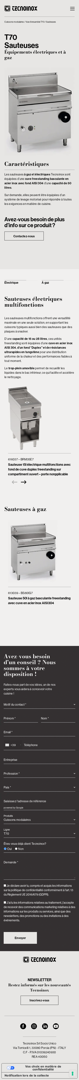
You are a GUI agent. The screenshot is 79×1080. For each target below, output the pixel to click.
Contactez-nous (24, 236)
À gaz (45, 282)
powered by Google (13, 807)
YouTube (56, 1026)
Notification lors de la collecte (27, 1075)
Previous (13, 482)
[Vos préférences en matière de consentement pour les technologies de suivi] (72, 1073)
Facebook (23, 1026)
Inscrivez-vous (39, 1000)
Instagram (34, 1026)
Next (24, 482)
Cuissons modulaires (14, 21)
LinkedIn (45, 1026)
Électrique (11, 282)
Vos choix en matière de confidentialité (43, 1068)
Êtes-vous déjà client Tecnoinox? (25, 846)
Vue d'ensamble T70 (35, 21)
